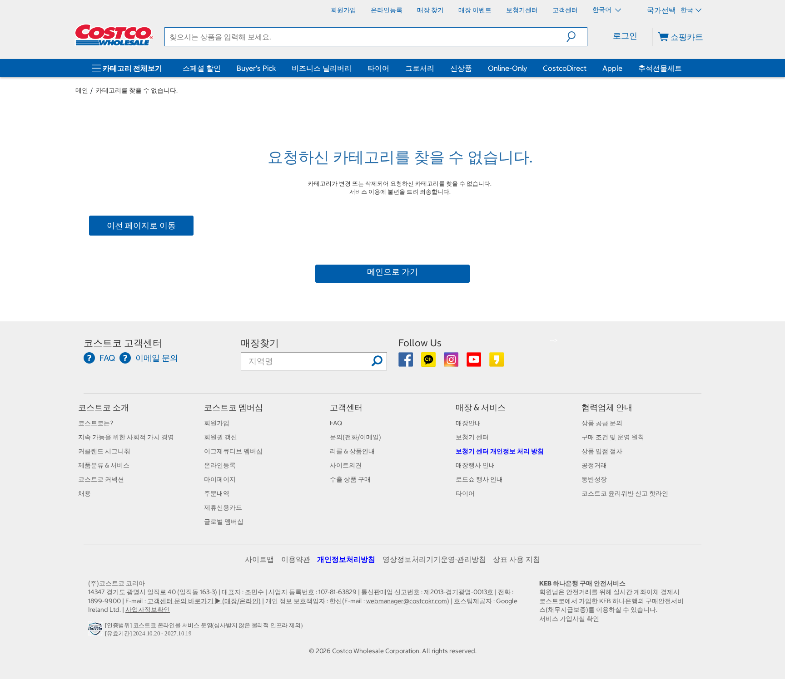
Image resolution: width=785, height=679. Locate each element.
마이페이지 (220, 479)
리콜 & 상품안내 (352, 451)
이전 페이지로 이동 (141, 225)
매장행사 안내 (475, 465)
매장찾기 (260, 343)
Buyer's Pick (256, 68)
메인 (81, 90)
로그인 (625, 35)
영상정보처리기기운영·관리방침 (434, 559)
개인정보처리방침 (346, 559)
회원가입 (216, 423)
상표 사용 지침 (516, 559)
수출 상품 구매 (350, 479)
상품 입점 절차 (601, 451)
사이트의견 (346, 465)
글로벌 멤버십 (223, 521)
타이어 (378, 68)
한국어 (602, 9)
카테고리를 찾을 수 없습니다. (137, 90)
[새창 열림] (96, 631)
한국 (687, 10)
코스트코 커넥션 (101, 479)
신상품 (461, 68)
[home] (114, 35)
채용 (84, 493)
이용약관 (295, 559)
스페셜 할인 (202, 68)
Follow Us (420, 343)
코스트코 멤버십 (233, 407)
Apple (612, 68)
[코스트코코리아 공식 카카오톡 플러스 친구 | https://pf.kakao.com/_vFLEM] (429, 363)
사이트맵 (259, 559)
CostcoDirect (564, 68)
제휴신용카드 (223, 507)
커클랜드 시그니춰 (104, 451)
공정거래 (594, 465)
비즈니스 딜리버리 (322, 68)
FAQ (336, 423)
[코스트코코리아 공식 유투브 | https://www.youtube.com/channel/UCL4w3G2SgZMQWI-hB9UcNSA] (474, 363)
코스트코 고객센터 (123, 343)
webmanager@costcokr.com (406, 601)
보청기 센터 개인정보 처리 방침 (500, 451)
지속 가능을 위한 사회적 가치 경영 (126, 437)
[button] (576, 37)
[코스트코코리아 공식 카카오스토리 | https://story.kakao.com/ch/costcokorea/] (496, 363)
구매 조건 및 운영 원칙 (612, 437)
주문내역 (216, 493)
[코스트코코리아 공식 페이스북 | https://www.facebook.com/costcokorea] (406, 363)
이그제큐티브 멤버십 (233, 451)
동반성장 (594, 479)
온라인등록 (220, 465)
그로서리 (419, 68)
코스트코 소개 (103, 407)
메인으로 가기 (392, 271)
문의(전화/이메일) (355, 437)
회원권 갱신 (220, 437)
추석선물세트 (660, 68)
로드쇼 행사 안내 (479, 479)
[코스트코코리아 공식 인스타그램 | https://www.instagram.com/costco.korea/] (452, 363)
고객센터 (346, 407)
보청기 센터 (472, 437)
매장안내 (468, 423)
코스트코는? (95, 423)
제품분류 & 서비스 (103, 465)
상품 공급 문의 (601, 423)
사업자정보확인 (147, 609)
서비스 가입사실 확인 (569, 619)
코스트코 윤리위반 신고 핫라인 (624, 493)
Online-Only (507, 68)
